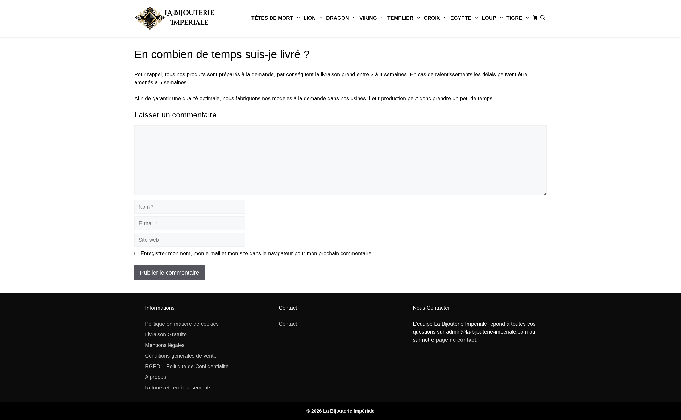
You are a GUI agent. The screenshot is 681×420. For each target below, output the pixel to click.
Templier (400, 18)
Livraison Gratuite (166, 334)
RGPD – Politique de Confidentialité (187, 366)
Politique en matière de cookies (182, 324)
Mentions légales (165, 345)
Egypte (460, 18)
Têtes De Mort (272, 18)
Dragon (337, 18)
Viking (368, 18)
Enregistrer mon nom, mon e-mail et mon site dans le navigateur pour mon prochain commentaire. (256, 253)
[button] (543, 18)
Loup (489, 18)
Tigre (514, 18)
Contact (288, 324)
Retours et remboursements (178, 387)
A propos (155, 377)
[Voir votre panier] (535, 18)
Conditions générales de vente (181, 356)
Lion (310, 18)
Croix (432, 18)
